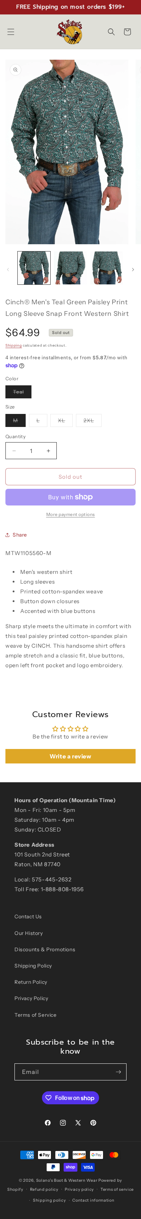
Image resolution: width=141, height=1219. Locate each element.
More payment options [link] (70, 514)
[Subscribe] (118, 1071)
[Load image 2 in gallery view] (70, 267)
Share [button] (20, 535)
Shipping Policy (33, 965)
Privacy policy (79, 1189)
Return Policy (30, 982)
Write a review (70, 756)
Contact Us (28, 916)
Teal (22, 393)
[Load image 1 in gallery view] (34, 267)
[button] (11, 32)
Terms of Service (35, 1015)
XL (65, 422)
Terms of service (117, 1189)
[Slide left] (8, 270)
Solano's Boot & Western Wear (67, 1180)
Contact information (93, 1200)
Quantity (15, 436)
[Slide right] (133, 270)
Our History (28, 933)
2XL (93, 422)
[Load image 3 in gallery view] (106, 267)
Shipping (13, 345)
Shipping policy (49, 1200)
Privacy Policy (31, 998)
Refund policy (44, 1189)
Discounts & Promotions (44, 949)
